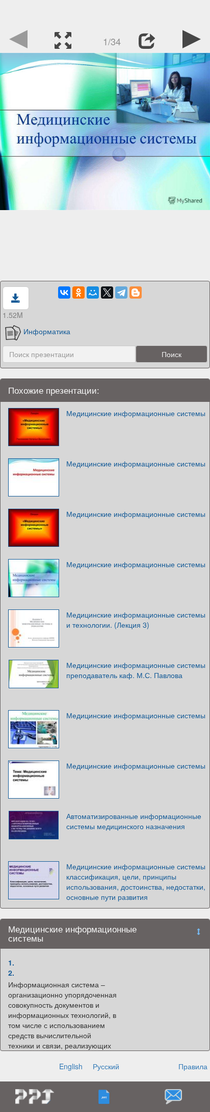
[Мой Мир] (93, 292)
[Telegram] (121, 292)
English (71, 1066)
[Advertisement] (105, 12)
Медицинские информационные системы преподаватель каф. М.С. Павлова (135, 670)
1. (11, 962)
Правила (192, 1066)
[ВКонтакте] (64, 292)
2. (11, 973)
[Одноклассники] (78, 292)
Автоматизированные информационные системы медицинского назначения (133, 821)
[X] (107, 292)
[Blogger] (135, 292)
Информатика (46, 331)
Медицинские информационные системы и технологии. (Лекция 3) (135, 619)
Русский (106, 1066)
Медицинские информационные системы (135, 413)
